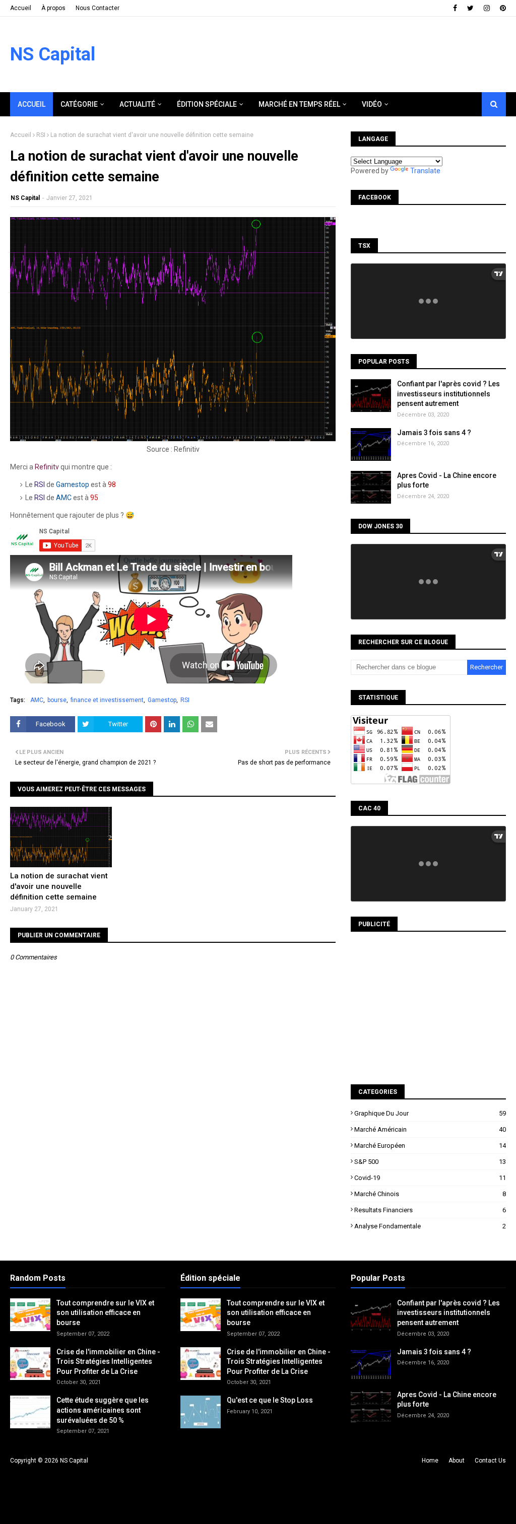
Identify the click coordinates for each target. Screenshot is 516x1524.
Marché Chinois (430, 1194)
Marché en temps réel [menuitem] (299, 104)
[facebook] (455, 8)
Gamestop (162, 700)
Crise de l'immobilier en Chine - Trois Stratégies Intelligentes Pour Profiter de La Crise (108, 1361)
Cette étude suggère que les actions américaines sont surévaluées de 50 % (102, 1410)
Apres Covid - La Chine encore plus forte (446, 480)
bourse (57, 700)
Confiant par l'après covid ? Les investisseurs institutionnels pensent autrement (448, 393)
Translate (425, 171)
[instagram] (486, 8)
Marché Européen (430, 1145)
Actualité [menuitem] (137, 104)
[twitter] (470, 8)
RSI (40, 134)
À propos (53, 8)
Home (430, 1460)
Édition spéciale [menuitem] (207, 104)
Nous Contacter (97, 8)
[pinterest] (501, 8)
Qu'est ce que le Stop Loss (270, 1400)
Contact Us (490, 1460)
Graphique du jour (430, 1113)
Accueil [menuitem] (31, 104)
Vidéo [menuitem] (372, 104)
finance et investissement (107, 700)
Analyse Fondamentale (430, 1226)
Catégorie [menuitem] (79, 104)
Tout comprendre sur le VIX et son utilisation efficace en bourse (105, 1313)
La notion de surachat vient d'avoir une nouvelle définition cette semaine (59, 886)
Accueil (20, 8)
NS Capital (52, 54)
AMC (36, 700)
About (456, 1460)
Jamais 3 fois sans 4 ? (434, 433)
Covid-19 (430, 1178)
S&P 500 (430, 1161)
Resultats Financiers (430, 1210)
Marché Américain (430, 1129)
